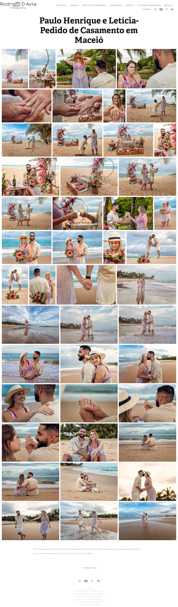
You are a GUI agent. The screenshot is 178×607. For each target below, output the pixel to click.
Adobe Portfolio (94, 604)
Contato (146, 9)
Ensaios (75, 5)
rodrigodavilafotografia (93, 596)
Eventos (129, 5)
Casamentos (115, 5)
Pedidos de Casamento (94, 5)
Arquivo (168, 5)
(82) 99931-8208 (97, 591)
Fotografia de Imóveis (149, 5)
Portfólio (61, 5)
